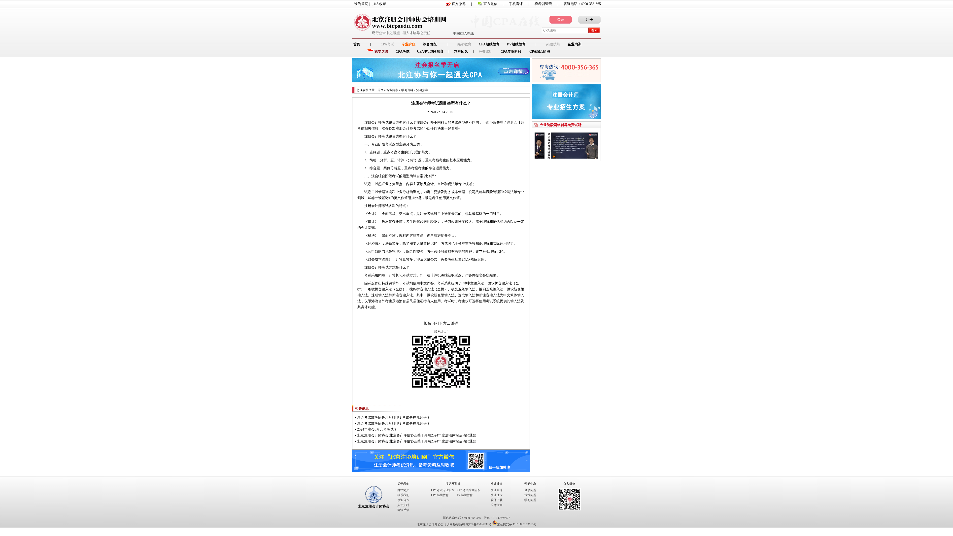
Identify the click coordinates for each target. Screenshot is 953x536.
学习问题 (530, 500)
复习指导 (422, 90)
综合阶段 (430, 44)
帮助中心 (530, 484)
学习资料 (407, 90)
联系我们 (403, 495)
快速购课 (497, 490)
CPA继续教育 (489, 44)
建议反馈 (403, 510)
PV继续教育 (516, 44)
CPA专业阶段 (511, 51)
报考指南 (497, 505)
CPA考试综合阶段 (468, 490)
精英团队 (461, 51)
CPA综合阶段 (539, 51)
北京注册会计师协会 (373, 506)
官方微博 (459, 4)
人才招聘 (403, 505)
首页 (380, 90)
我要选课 (381, 51)
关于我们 (403, 484)
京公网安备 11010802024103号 (517, 524)
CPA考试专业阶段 (443, 490)
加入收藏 (379, 4)
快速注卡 (497, 495)
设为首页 (361, 4)
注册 (589, 20)
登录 (560, 20)
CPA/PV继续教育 (430, 51)
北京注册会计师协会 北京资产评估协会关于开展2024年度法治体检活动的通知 (416, 435)
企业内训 (574, 44)
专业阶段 (408, 44)
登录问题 (530, 490)
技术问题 (530, 495)
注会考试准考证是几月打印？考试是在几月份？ (393, 417)
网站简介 (403, 490)
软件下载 (497, 500)
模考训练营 (543, 4)
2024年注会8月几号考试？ (377, 429)
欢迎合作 (403, 500)
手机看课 (516, 4)
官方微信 (490, 4)
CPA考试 (402, 51)
